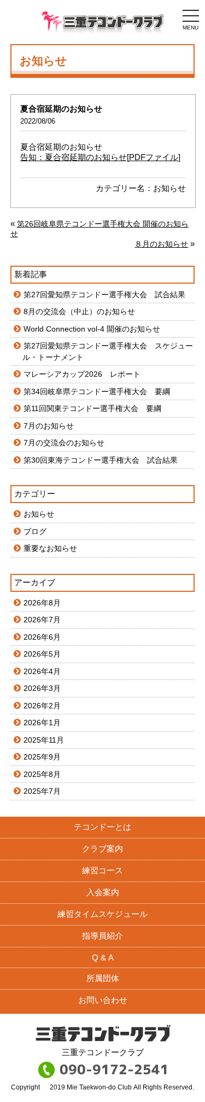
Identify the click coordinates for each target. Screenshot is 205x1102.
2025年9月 (42, 757)
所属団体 (102, 978)
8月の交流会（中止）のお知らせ (79, 311)
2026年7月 (42, 619)
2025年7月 (42, 791)
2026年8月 (42, 603)
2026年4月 (42, 671)
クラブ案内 (102, 848)
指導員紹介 (102, 936)
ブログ (35, 531)
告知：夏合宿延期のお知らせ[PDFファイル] (100, 157)
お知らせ (169, 188)
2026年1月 (42, 722)
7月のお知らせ (49, 426)
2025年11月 (44, 740)
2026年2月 (42, 705)
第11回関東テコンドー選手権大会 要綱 (92, 408)
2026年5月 (42, 654)
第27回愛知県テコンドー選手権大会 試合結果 (104, 294)
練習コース (102, 870)
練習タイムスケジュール (102, 914)
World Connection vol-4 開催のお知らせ (92, 329)
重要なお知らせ (50, 548)
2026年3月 (42, 688)
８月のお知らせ (161, 244)
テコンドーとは (102, 827)
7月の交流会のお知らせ (64, 442)
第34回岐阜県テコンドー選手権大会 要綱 (97, 391)
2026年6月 (42, 637)
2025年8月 (42, 774)
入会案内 (102, 892)
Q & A (103, 957)
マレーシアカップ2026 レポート (82, 374)
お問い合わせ (102, 1000)
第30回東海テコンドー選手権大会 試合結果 (101, 460)
